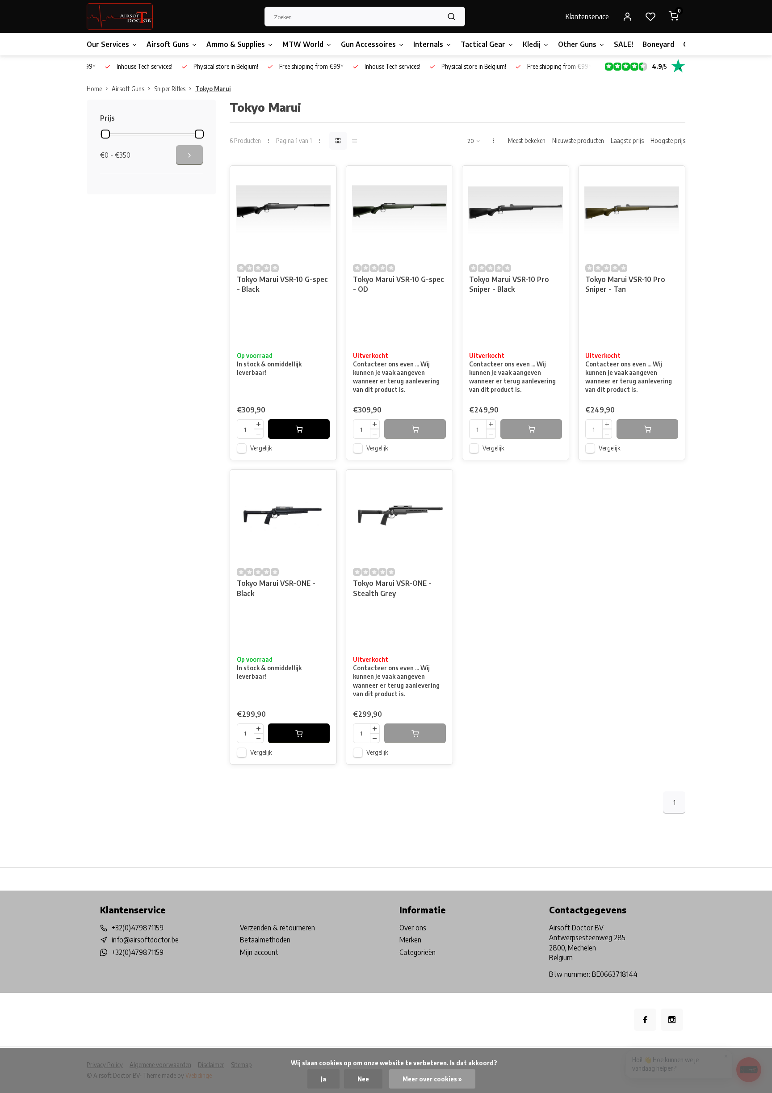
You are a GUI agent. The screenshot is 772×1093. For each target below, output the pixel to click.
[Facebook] (645, 1020)
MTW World (302, 44)
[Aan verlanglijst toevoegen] (323, 179)
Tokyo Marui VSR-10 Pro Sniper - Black (509, 284)
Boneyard (658, 44)
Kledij (532, 44)
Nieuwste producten (578, 140)
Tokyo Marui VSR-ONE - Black (276, 588)
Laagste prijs (627, 140)
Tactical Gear (483, 44)
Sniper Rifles (169, 88)
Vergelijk (261, 448)
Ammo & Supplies (235, 44)
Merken (410, 939)
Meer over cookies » (432, 1079)
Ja (323, 1079)
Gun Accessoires (368, 44)
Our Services (108, 44)
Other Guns (577, 44)
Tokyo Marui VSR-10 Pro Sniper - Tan (625, 284)
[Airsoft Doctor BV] (120, 16)
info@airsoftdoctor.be (145, 939)
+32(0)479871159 (138, 927)
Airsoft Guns (168, 44)
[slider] (105, 134)
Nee (363, 1079)
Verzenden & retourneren (277, 927)
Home (94, 88)
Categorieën (417, 952)
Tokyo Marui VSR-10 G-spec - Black (282, 284)
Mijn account (259, 952)
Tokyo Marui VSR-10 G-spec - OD (398, 284)
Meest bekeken (526, 140)
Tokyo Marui (213, 88)
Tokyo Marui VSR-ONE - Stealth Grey (392, 588)
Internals (428, 44)
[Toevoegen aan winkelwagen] (299, 429)
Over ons (412, 927)
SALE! (624, 44)
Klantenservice (587, 16)
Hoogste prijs (667, 140)
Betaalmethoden (265, 939)
